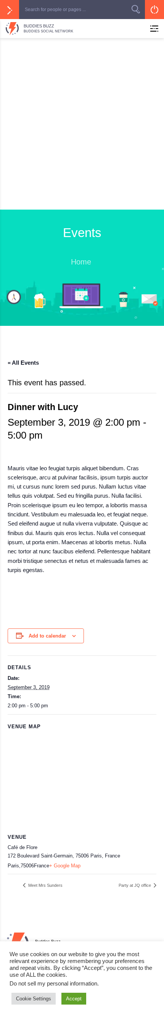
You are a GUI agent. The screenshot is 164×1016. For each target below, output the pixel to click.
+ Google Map (64, 866)
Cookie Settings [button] (33, 999)
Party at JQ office (135, 885)
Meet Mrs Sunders (45, 885)
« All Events (23, 362)
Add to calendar (47, 636)
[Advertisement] (82, 124)
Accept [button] (74, 999)
